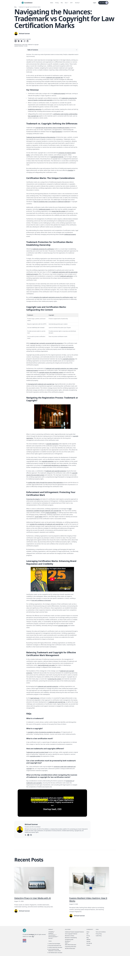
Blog (15, 7)
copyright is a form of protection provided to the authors (43, 732)
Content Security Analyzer (54, 943)
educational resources (67, 347)
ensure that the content (58, 211)
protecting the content (54, 679)
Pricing (56, 2)
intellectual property (59, 93)
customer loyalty (63, 625)
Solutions (67, 929)
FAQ (62, 2)
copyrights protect (35, 756)
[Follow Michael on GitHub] (31, 835)
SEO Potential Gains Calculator (55, 952)
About (51, 2)
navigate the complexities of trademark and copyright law (46, 524)
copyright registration (52, 444)
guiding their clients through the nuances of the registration (45, 482)
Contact (88, 945)
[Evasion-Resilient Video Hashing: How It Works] (89, 880)
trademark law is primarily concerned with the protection (46, 343)
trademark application (66, 276)
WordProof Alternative (70, 948)
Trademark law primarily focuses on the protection (40, 137)
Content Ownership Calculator (55, 947)
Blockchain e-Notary (69, 935)
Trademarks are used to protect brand (37, 752)
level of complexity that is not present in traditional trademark (52, 201)
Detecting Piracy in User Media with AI (32, 898)
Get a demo (102, 2)
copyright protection (69, 359)
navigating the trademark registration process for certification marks (53, 297)
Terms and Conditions (101, 932)
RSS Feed (89, 943)
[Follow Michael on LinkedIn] (28, 835)
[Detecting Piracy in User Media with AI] (34, 880)
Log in (94, 2)
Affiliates (88, 939)
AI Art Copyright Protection (71, 933)
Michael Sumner (24, 33)
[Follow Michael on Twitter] (25, 835)
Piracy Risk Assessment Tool (54, 945)
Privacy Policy (99, 933)
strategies (70, 170)
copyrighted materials (57, 157)
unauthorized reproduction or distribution (55, 465)
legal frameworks (57, 131)
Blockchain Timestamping (71, 937)
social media (38, 516)
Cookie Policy (99, 935)
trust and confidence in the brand (41, 600)
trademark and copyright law (54, 77)
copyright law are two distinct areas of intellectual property (52, 127)
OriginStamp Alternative (70, 946)
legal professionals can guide (46, 665)
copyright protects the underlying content (51, 372)
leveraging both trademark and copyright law (41, 384)
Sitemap (88, 941)
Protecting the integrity (33, 499)
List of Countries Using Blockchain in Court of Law (54, 950)
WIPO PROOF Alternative (70, 944)
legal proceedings (51, 512)
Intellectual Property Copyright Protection (74, 932)
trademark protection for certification (43, 249)
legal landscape (34, 698)
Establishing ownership (34, 109)
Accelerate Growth (69, 939)
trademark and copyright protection (55, 471)
